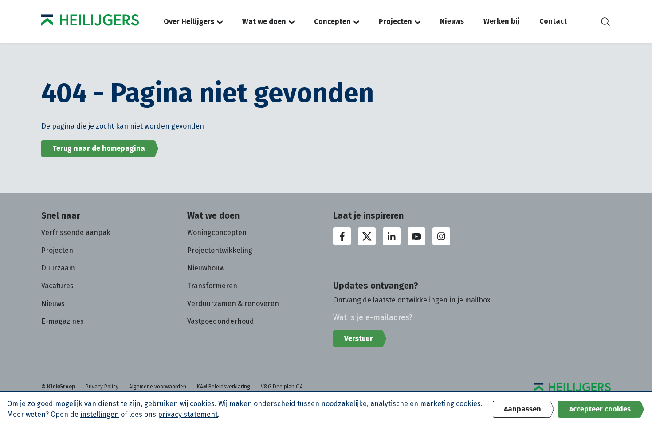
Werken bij (501, 21)
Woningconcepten (217, 232)
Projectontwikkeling (219, 250)
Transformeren (212, 286)
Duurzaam (58, 268)
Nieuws (452, 21)
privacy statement (188, 414)
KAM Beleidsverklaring (223, 387)
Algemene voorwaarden (157, 387)
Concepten (332, 21)
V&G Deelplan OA (282, 387)
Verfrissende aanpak (75, 232)
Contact (553, 21)
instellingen (99, 414)
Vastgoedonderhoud (220, 321)
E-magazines (62, 321)
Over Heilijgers (189, 21)
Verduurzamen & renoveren (233, 303)
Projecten (395, 21)
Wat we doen (264, 21)
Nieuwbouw (205, 268)
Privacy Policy (102, 387)
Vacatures (57, 286)
